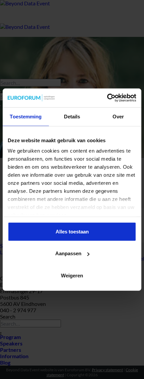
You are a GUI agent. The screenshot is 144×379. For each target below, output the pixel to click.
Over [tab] (118, 116)
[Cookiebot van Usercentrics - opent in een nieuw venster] (107, 98)
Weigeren (72, 275)
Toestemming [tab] (26, 116)
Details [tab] (72, 116)
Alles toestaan (72, 231)
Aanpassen (68, 253)
